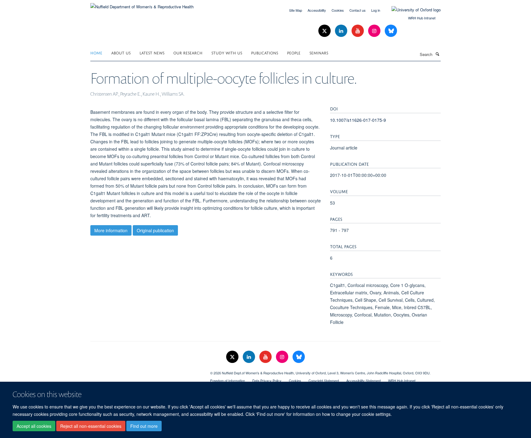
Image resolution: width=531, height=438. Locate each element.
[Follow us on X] (325, 31)
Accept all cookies (34, 426)
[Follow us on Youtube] (358, 31)
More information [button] (111, 230)
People (294, 52)
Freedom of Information (227, 380)
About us (121, 52)
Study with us (226, 52)
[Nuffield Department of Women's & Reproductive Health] (142, 4)
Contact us (357, 10)
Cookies (338, 10)
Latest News (152, 52)
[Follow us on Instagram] (375, 31)
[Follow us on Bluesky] (391, 31)
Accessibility (317, 10)
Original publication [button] (155, 230)
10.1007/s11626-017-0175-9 (358, 120)
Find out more (144, 426)
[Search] (437, 53)
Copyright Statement (324, 380)
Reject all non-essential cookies (90, 426)
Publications (264, 52)
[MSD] (145, 370)
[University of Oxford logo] (411, 10)
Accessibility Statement (363, 380)
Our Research (188, 52)
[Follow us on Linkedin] (341, 31)
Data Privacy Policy (266, 380)
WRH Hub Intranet (421, 17)
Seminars (318, 52)
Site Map (295, 10)
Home (96, 52)
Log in (375, 10)
